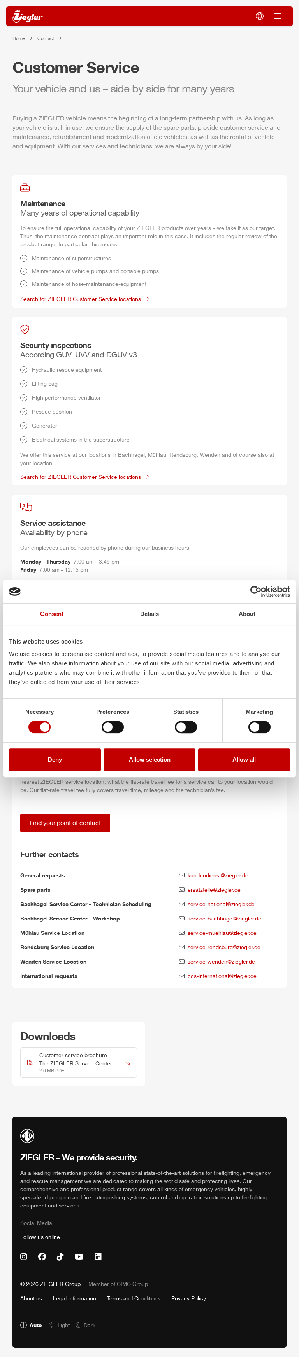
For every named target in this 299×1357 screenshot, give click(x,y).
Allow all (244, 759)
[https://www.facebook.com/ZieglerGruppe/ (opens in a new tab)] (42, 1257)
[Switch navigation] (278, 16)
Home (18, 38)
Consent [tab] (51, 614)
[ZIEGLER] (27, 16)
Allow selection (150, 759)
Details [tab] (149, 614)
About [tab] (247, 614)
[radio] (31, 1325)
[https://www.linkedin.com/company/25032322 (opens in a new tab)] (98, 1257)
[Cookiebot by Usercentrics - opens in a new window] (256, 591)
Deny (55, 759)
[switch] (113, 727)
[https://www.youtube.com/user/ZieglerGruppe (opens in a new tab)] (79, 1257)
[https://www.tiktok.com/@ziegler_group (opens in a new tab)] (60, 1257)
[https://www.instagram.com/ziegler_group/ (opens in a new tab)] (23, 1257)
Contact (45, 38)
